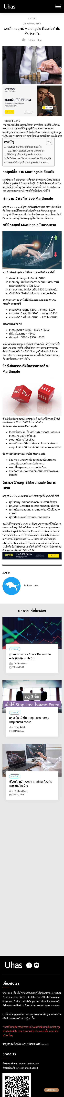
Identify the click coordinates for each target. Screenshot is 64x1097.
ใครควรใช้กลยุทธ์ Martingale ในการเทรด (27, 162)
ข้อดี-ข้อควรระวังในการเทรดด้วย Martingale (29, 158)
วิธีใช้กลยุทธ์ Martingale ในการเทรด (25, 154)
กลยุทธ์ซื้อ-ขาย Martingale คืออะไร (24, 147)
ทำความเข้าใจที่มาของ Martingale (28, 151)
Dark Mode (51, 1090)
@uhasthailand (30, 1068)
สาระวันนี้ (32, 18)
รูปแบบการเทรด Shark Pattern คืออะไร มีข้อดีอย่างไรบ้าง (30, 657)
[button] (47, 142)
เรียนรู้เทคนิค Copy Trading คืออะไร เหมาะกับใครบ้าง (30, 784)
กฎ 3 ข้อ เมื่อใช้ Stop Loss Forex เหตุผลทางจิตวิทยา (29, 720)
